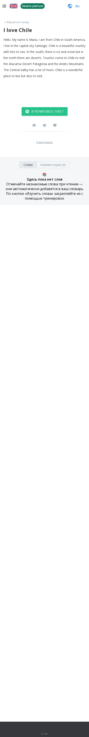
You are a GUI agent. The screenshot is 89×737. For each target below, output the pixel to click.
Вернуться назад (18, 22)
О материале (44, 142)
